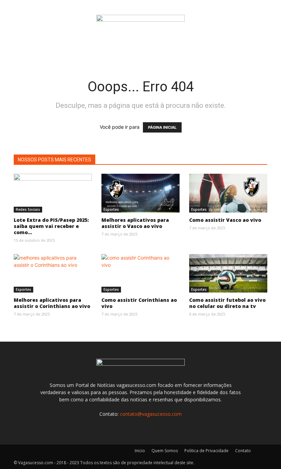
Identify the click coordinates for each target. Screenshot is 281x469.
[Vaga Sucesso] (140, 23)
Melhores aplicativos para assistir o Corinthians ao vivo (52, 303)
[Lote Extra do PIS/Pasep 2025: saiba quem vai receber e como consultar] (53, 193)
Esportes (111, 209)
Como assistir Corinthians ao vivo (139, 303)
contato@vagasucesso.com (151, 414)
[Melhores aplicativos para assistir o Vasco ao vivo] (140, 193)
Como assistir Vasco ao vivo (225, 220)
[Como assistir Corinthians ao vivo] (140, 273)
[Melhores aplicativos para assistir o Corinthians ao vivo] (53, 273)
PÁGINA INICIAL (162, 127)
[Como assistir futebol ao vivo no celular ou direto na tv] (228, 273)
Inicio (140, 451)
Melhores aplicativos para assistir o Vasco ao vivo (135, 223)
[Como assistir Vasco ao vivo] (228, 193)
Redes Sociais (28, 209)
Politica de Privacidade (206, 451)
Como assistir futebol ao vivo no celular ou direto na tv (227, 303)
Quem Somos (164, 451)
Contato (243, 451)
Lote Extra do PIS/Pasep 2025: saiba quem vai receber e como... (51, 226)
